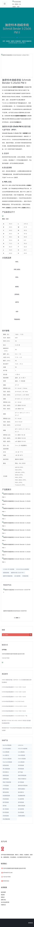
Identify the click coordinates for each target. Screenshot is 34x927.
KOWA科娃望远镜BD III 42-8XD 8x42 (13, 701)
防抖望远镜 (6, 812)
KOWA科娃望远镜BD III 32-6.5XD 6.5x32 (14, 706)
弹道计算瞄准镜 (7, 782)
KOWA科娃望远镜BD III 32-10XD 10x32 (14, 711)
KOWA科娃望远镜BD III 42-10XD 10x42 (14, 687)
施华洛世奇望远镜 (22, 785)
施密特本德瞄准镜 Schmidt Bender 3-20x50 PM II (15, 611)
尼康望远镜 (6, 779)
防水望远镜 (21, 812)
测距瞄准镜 (6, 792)
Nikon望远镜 (21, 755)
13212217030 (5, 658)
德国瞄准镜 (6, 572)
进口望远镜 (6, 809)
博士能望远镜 (6, 768)
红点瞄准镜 (21, 799)
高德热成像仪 (21, 815)
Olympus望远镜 (7, 758)
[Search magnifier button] (30, 634)
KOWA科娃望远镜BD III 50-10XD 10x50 (14, 696)
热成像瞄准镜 (21, 795)
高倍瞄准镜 (25, 576)
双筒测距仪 (6, 772)
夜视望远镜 (6, 775)
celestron (20, 745)
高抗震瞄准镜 (6, 819)
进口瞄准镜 (17, 576)
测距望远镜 (6, 789)
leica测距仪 (6, 755)
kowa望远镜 (6, 752)
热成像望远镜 (6, 795)
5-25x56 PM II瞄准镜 (8, 569)
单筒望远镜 (21, 765)
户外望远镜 (6, 785)
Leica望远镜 (21, 752)
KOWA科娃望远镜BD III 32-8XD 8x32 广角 (14, 716)
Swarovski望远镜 (7, 762)
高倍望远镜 (6, 815)
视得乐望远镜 (21, 805)
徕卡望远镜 (21, 782)
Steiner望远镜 (22, 758)
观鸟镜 (4, 805)
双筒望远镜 (21, 768)
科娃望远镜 (6, 799)
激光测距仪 (21, 792)
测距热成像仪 (21, 789)
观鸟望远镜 (21, 802)
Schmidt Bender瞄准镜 (22, 569)
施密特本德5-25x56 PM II (17, 572)
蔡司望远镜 (6, 802)
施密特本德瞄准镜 (7, 576)
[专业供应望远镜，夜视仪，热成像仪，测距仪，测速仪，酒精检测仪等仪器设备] (17, 4)
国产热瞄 (20, 772)
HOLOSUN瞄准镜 (22, 748)
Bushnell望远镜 (7, 745)
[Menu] (4, 4)
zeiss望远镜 (21, 762)
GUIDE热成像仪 (7, 748)
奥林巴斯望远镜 (22, 775)
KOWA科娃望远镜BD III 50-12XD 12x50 (14, 692)
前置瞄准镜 (6, 765)
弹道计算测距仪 (22, 779)
